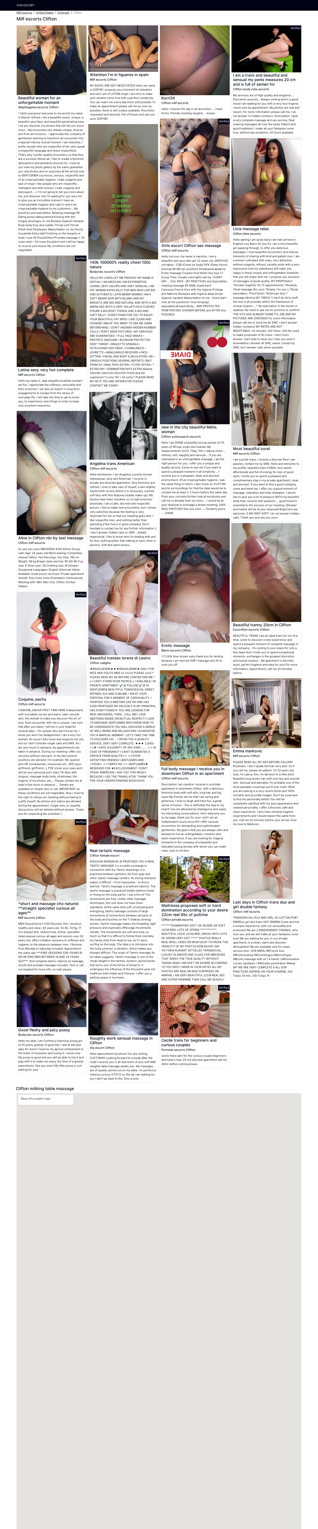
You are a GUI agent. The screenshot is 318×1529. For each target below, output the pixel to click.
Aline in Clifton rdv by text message (50, 538)
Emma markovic (247, 751)
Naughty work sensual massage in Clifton (121, 1040)
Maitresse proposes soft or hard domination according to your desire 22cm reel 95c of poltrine (194, 910)
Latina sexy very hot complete (46, 370)
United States (45, 12)
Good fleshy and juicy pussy (44, 1030)
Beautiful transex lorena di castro (120, 658)
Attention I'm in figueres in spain (119, 74)
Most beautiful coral (251, 448)
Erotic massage (175, 645)
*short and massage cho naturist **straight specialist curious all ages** (48, 908)
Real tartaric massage (110, 850)
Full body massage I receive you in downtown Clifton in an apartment (192, 771)
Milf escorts (24, 12)
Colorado (63, 12)
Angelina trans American (112, 463)
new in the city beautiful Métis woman (189, 429)
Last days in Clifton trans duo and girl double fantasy (264, 904)
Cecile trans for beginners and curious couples (189, 1042)
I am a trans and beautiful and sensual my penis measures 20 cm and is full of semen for (264, 80)
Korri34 (168, 98)
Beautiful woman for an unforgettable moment (39, 100)
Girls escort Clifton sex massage (191, 245)
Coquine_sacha (32, 699)
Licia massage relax (251, 228)
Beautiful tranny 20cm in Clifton (262, 625)
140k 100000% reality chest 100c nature (120, 264)
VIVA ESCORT (26, 5)
